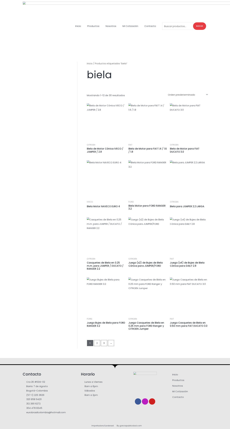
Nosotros (111, 26)
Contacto (150, 26)
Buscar (199, 26)
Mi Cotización (130, 26)
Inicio (78, 26)
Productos (93, 26)
